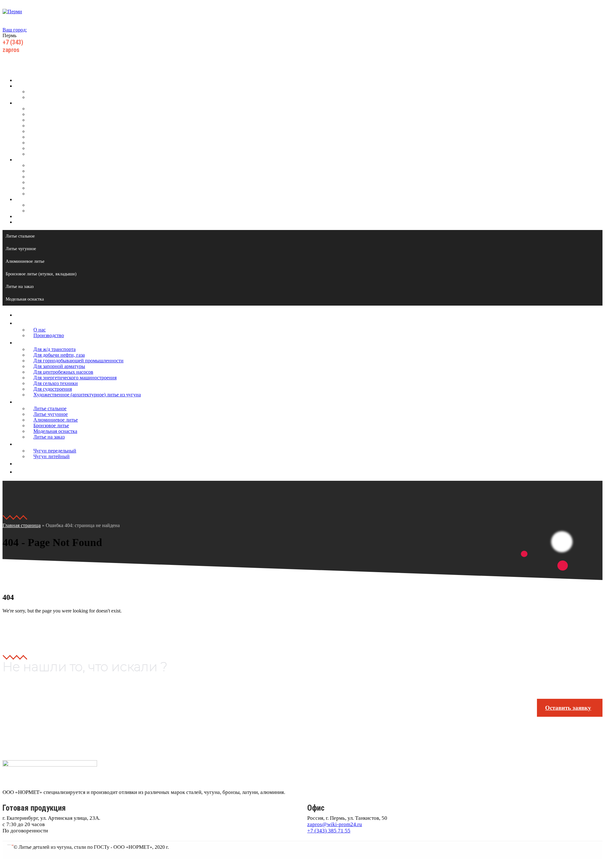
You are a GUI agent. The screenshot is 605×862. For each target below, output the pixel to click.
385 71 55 (25, 42)
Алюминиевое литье (50, 176)
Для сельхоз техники (50, 142)
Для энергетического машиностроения (69, 137)
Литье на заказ (43, 193)
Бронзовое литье (45, 182)
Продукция (27, 103)
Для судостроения (47, 148)
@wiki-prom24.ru (32, 50)
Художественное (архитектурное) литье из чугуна (81, 154)
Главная (23, 80)
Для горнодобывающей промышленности (73, 120)
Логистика (26, 216)
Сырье (22, 199)
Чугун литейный (46, 210)
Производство (43, 97)
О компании (28, 86)
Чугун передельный (49, 205)
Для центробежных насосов (58, 131)
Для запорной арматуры (53, 125)
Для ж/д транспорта (49, 108)
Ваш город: (15, 29)
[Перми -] (12, 11)
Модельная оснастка (50, 188)
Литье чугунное (45, 171)
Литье (21, 159)
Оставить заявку (568, 707)
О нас (34, 91)
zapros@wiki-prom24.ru (334, 824)
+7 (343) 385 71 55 (328, 831)
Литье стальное (44, 165)
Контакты (25, 222)
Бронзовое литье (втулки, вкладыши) (41, 274)
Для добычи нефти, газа (53, 114)
